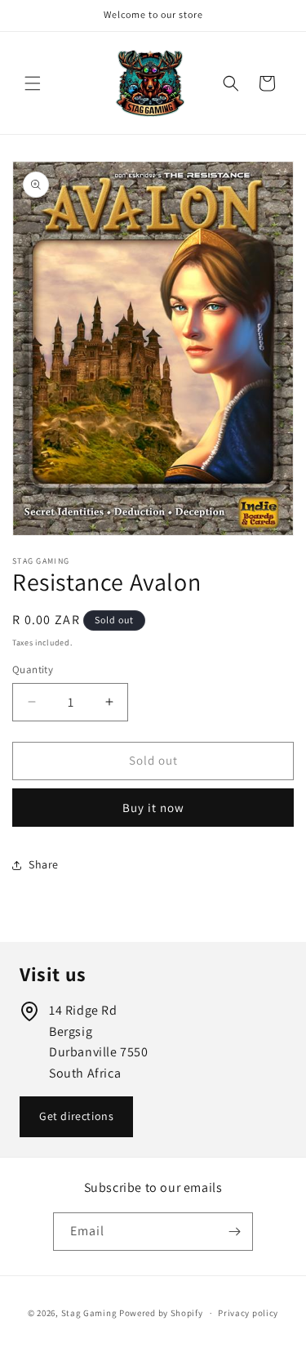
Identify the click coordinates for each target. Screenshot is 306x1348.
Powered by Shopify (161, 1313)
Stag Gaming (89, 1313)
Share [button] (44, 864)
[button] (33, 83)
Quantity (32, 669)
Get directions (76, 1116)
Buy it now (153, 807)
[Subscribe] (234, 1231)
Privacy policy (248, 1313)
